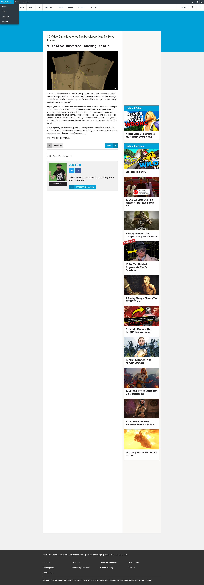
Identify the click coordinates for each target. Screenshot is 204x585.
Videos (17, 2)
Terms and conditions (108, 562)
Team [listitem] (4, 12)
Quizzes (26, 2)
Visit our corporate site (119, 555)
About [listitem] (4, 7)
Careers (132, 568)
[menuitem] (7, 2)
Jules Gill (75, 165)
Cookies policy (48, 568)
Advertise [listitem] (5, 17)
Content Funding (106, 568)
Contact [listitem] (5, 22)
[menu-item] (21, 7)
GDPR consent (48, 573)
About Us (46, 562)
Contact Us (76, 562)
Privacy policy (134, 562)
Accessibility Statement (80, 568)
